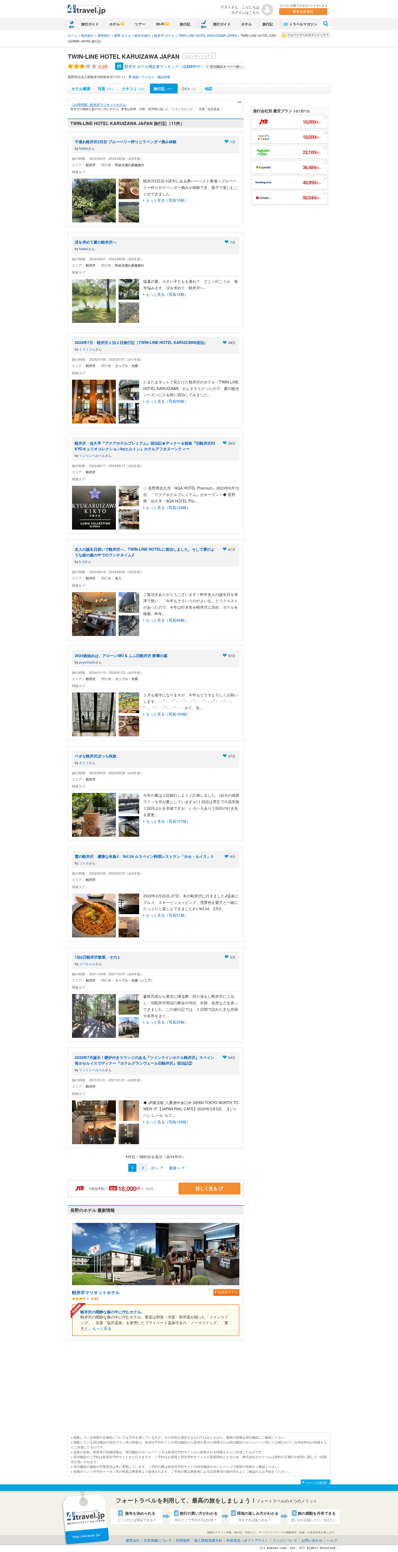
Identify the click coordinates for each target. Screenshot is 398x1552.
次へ (154, 1167)
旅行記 (185, 24)
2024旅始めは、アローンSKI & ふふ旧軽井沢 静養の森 (121, 655)
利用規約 (183, 1540)
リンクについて (285, 1540)
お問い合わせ (311, 1540)
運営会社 (133, 1540)
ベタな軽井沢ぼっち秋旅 (95, 756)
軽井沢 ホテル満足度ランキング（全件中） (164, 66)
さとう (84, 762)
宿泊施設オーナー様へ (226, 66)
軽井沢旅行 (143, 35)
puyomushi (87, 662)
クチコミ (134, 88)
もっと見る (101, 1328)
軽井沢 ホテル (164, 35)
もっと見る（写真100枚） (168, 714)
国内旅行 (87, 35)
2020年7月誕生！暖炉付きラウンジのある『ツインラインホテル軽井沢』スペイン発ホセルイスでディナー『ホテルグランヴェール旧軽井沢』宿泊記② (144, 1060)
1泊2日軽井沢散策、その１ (98, 957)
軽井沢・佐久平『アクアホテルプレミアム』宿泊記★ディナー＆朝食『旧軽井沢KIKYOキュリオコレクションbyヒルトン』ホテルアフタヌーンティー (145, 445)
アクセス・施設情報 (155, 76)
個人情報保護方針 (208, 1540)
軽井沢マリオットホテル (96, 1292)
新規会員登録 (303, 11)
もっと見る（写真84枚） (167, 620)
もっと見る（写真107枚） (168, 821)
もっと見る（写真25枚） (167, 1022)
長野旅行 (103, 35)
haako (83, 148)
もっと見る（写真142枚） (168, 507)
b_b (82, 561)
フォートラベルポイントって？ (308, 34)
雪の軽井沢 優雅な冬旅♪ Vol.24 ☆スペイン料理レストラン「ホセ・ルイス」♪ (144, 856)
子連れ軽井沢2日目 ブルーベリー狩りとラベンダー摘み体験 (126, 141)
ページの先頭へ (317, 1482)
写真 (106, 88)
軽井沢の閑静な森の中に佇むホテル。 (112, 1311)
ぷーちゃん (87, 963)
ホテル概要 (80, 88)
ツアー (140, 24)
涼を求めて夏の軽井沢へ (95, 242)
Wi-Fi (160, 24)
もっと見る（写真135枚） (168, 1121)
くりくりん (87, 349)
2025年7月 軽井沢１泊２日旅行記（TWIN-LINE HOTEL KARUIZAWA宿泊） (141, 342)
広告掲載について (158, 1540)
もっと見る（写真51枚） (167, 915)
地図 (135, 76)
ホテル (114, 24)
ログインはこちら (245, 12)
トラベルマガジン (303, 24)
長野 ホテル (122, 35)
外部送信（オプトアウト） (247, 1540)
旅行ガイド (90, 24)
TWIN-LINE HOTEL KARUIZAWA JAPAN (207, 35)
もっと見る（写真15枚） (167, 200)
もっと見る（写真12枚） (167, 294)
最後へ (174, 1167)
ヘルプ (332, 1540)
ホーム (72, 35)
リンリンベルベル (92, 455)
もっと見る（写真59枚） (167, 401)
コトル (84, 863)
